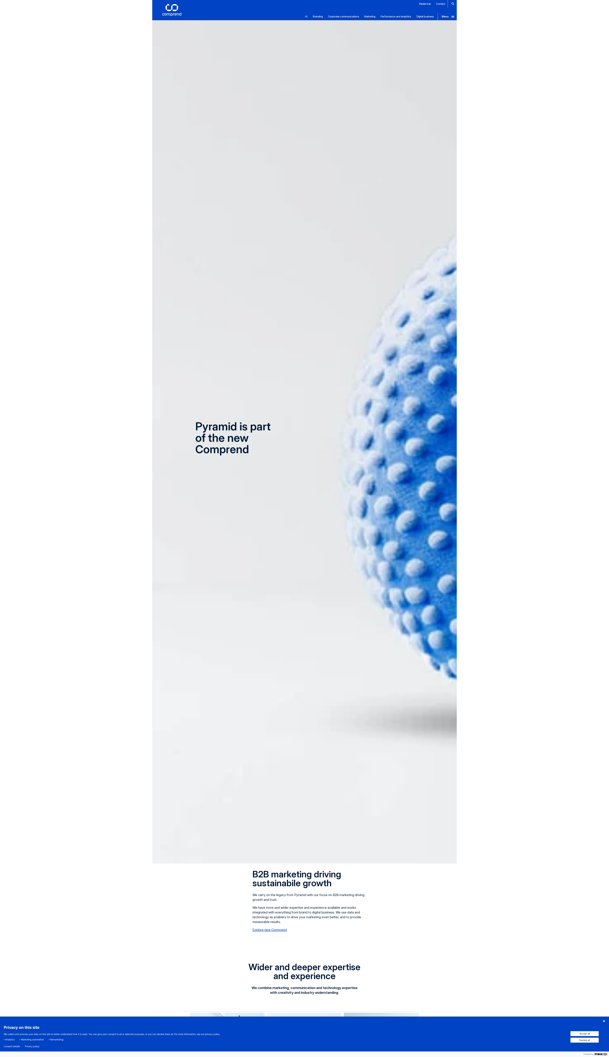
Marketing (369, 16)
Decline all (584, 1040)
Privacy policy (32, 1046)
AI (306, 16)
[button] (447, 16)
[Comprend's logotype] (172, 10)
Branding (318, 16)
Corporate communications (343, 16)
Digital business (425, 16)
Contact (440, 3)
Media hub (425, 3)
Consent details (12, 1046)
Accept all (585, 1033)
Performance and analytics (395, 16)
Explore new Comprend (269, 930)
